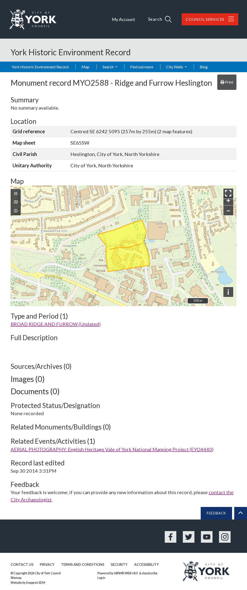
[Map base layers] (16, 202)
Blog (204, 66)
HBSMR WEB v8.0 (126, 573)
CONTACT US (22, 564)
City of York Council (48, 573)
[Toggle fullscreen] (228, 193)
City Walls (175, 66)
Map (85, 66)
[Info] (16, 210)
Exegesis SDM (35, 582)
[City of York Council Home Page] (33, 19)
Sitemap (16, 578)
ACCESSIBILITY (146, 564)
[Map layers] (16, 193)
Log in (101, 578)
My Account (123, 19)
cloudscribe (150, 573)
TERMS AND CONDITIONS (82, 564)
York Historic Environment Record (40, 66)
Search (108, 66)
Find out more (141, 66)
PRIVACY (47, 564)
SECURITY (119, 564)
